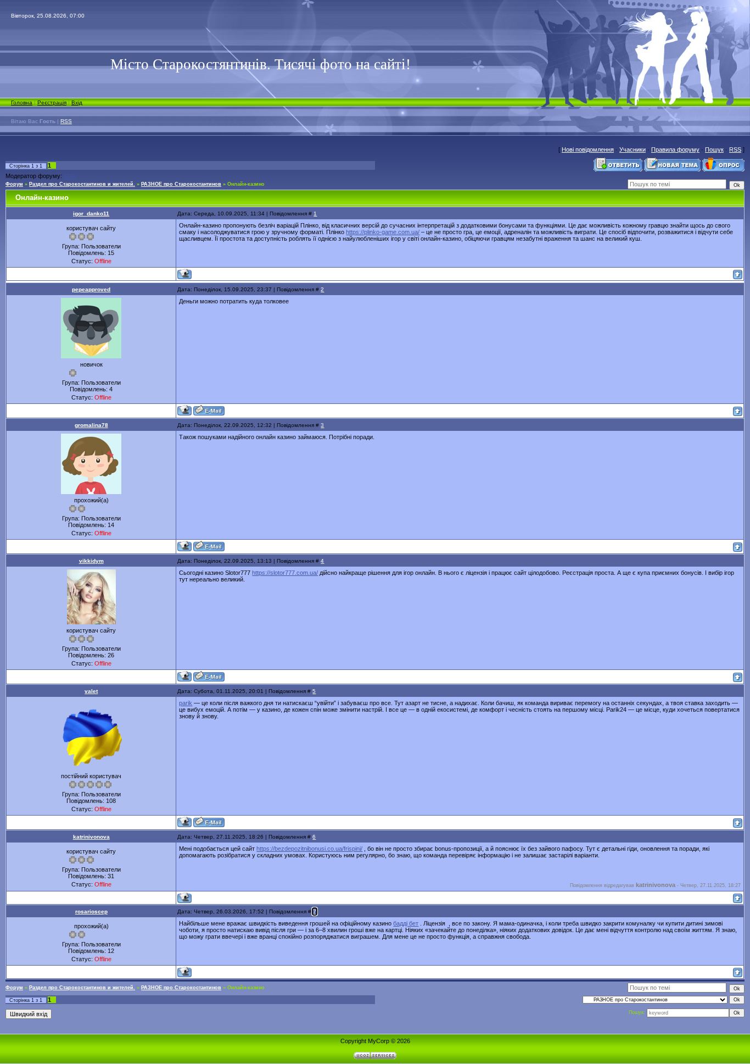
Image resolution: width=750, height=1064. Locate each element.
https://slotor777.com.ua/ (285, 572)
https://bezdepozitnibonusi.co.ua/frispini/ (309, 848)
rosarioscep (91, 911)
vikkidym (91, 561)
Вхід (76, 102)
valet (91, 691)
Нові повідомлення (588, 149)
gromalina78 (91, 425)
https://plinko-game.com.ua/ (382, 232)
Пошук (714, 149)
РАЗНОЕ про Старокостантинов (181, 184)
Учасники (632, 149)
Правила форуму (675, 149)
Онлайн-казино (246, 184)
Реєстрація (51, 102)
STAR (70, 176)
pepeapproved (91, 289)
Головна (21, 102)
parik (185, 703)
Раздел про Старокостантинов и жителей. (82, 184)
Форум (14, 184)
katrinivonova (91, 837)
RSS (66, 121)
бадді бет (405, 923)
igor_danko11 (91, 213)
